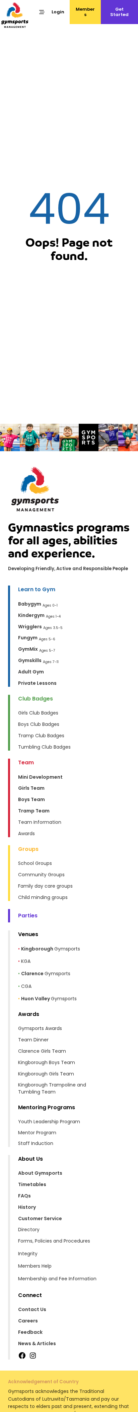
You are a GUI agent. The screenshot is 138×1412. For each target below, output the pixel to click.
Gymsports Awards (40, 1028)
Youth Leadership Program (49, 1121)
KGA (25, 961)
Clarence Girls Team (42, 1051)
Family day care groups (45, 886)
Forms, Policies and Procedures (54, 1241)
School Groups (35, 863)
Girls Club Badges (38, 713)
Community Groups (41, 874)
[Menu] (42, 12)
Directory (29, 1229)
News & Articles (37, 1343)
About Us (30, 1159)
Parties (28, 915)
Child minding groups (43, 897)
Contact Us (32, 1309)
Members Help (35, 1266)
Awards (26, 833)
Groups (28, 849)
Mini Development (40, 777)
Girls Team (31, 788)
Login (58, 12)
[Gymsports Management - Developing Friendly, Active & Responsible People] (14, 15)
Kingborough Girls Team (46, 1073)
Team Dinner (33, 1039)
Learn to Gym (36, 589)
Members (85, 12)
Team (26, 762)
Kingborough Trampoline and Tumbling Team (52, 1088)
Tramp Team (34, 810)
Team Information (39, 822)
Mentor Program (37, 1132)
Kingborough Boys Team (46, 1062)
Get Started (119, 12)
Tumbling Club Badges (44, 747)
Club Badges (35, 698)
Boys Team (31, 799)
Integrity (28, 1253)
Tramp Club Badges (41, 735)
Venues (28, 934)
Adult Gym (31, 671)
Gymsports (50, 948)
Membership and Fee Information (57, 1278)
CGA (26, 986)
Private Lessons (37, 683)
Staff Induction (35, 1143)
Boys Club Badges (38, 724)
